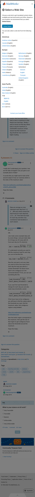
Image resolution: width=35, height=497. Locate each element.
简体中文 (6, 98)
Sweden (21, 64)
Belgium (4, 53)
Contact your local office (17, 113)
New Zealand (6, 93)
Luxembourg (6, 75)
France (4, 67)
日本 (3, 104)
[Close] (32, 4)
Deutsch (22, 70)
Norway (21, 56)
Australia (5, 87)
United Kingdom (23, 78)
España (4, 61)
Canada (4, 43)
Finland (4, 64)
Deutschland (6, 59)
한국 (3, 106)
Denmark (5, 56)
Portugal (21, 61)
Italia (3, 72)
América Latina (6, 40)
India (3, 90)
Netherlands (22, 53)
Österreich (22, 59)
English (22, 72)
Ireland (4, 70)
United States (6, 46)
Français (22, 75)
